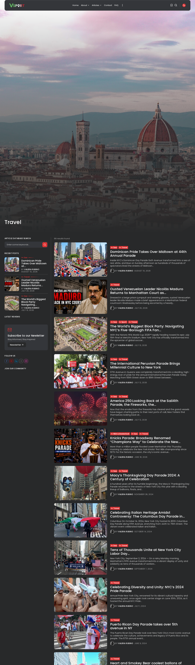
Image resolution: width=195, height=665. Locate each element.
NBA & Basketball (121, 433)
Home (76, 5)
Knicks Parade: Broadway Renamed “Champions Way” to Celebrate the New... (145, 440)
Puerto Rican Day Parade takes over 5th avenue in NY (144, 626)
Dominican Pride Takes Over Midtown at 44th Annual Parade (148, 253)
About (84, 5)
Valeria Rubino (125, 271)
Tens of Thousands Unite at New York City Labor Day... (145, 551)
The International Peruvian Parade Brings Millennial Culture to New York (145, 365)
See (115, 247)
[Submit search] (44, 244)
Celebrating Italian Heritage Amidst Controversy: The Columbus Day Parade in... (147, 514)
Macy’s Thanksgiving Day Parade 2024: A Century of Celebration (145, 477)
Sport (124, 322)
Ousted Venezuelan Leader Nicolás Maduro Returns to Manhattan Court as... (146, 291)
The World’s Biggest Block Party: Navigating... (33, 301)
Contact (108, 5)
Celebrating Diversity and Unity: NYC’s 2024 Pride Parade (147, 589)
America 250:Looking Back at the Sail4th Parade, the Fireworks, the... (144, 402)
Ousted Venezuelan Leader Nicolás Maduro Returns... (33, 282)
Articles (95, 5)
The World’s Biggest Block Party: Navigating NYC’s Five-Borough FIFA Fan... (147, 328)
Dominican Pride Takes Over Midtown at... (33, 263)
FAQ (116, 5)
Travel (124, 247)
